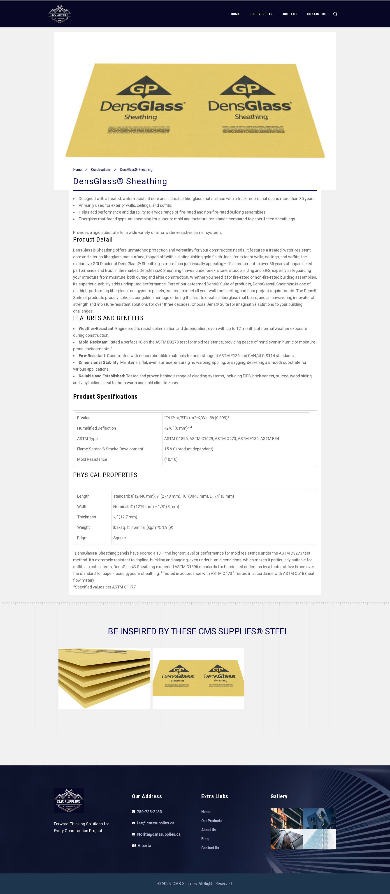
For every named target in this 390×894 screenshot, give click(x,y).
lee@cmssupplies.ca (155, 823)
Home (77, 169)
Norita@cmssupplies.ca (159, 834)
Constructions (101, 169)
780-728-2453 (149, 811)
